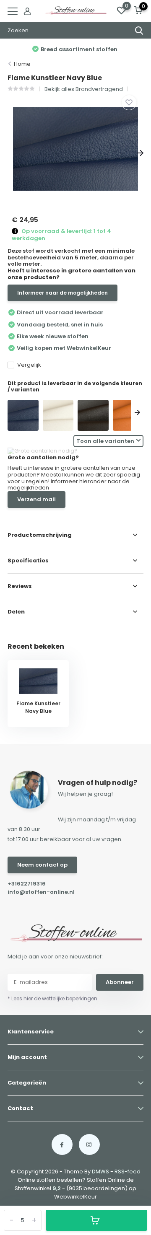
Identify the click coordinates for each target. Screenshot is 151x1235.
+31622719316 (27, 884)
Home (22, 64)
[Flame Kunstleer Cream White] (58, 415)
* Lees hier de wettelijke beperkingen (52, 998)
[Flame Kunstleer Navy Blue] (23, 415)
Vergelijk (29, 365)
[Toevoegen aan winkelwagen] (96, 1220)
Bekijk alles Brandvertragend (83, 89)
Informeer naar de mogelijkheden (62, 292)
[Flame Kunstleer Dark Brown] (93, 415)
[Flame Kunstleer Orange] (128, 415)
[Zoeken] (139, 30)
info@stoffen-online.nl (41, 892)
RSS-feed (128, 1171)
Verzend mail (36, 499)
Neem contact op (42, 865)
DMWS (100, 1171)
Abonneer (120, 982)
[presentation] (11, 153)
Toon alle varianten (105, 441)
